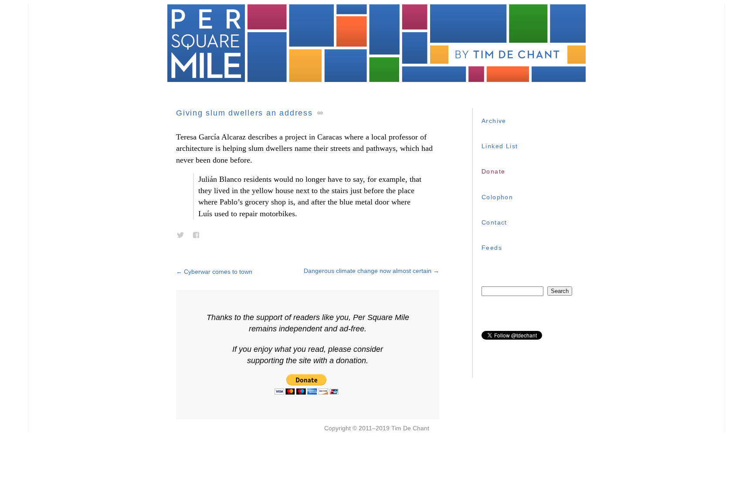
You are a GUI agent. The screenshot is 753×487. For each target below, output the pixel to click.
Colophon (497, 197)
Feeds (492, 247)
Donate (493, 171)
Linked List (500, 146)
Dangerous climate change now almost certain (371, 270)
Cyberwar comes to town (214, 271)
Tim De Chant (410, 428)
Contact (494, 222)
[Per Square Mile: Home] (376, 43)
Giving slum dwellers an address (244, 113)
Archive (494, 120)
